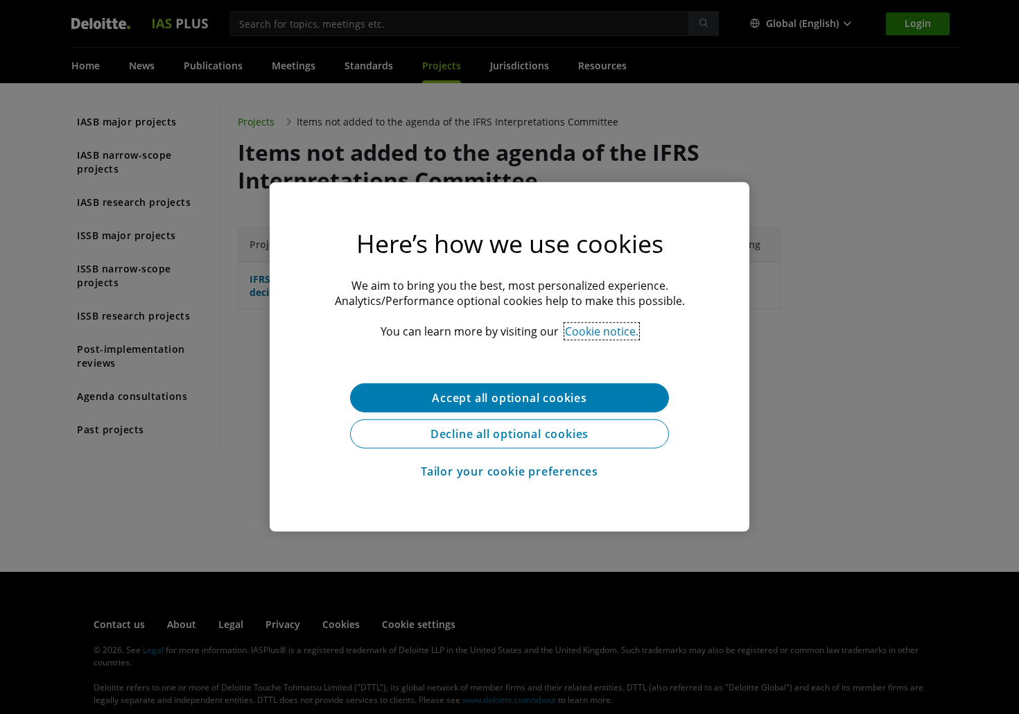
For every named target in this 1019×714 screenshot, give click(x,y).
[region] (509, 357)
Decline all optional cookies (509, 434)
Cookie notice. (601, 331)
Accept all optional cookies (509, 398)
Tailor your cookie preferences (509, 471)
